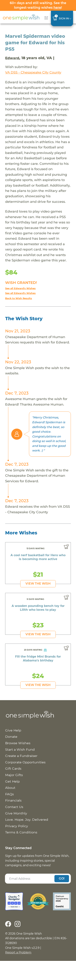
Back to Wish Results (18, 298)
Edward (12, 58)
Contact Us (14, 807)
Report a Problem (18, 952)
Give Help (13, 730)
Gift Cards (13, 768)
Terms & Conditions (21, 832)
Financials (13, 800)
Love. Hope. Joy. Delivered (26, 819)
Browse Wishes (17, 743)
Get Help (12, 781)
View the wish (37, 583)
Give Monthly (16, 813)
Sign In (64, 18)
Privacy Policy (16, 826)
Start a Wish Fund (20, 749)
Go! (61, 878)
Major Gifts (14, 775)
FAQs (9, 794)
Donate (11, 736)
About (10, 788)
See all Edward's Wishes (20, 288)
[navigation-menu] (45, 18)
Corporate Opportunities (25, 762)
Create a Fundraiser (21, 756)
